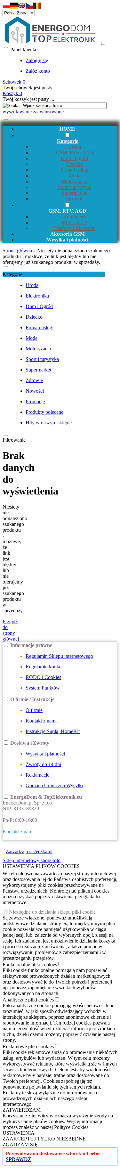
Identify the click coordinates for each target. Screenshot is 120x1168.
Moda (74, 175)
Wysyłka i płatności (45, 753)
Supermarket (74, 193)
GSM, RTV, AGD (74, 152)
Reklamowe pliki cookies (28, 1046)
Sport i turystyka (74, 187)
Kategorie (12, 274)
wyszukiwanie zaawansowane (33, 111)
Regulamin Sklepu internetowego (59, 656)
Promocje (35, 401)
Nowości (35, 391)
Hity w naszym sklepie (49, 422)
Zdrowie (74, 198)
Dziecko (74, 164)
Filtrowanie (14, 440)
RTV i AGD (74, 222)
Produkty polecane (44, 412)
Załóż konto (38, 71)
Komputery (74, 216)
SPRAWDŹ (18, 1159)
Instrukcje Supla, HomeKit (53, 731)
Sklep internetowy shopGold (31, 860)
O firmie (34, 710)
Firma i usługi (74, 170)
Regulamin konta (43, 666)
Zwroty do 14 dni (43, 764)
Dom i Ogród (74, 158)
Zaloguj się (37, 60)
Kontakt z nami (41, 720)
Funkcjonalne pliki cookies (30, 964)
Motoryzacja (74, 181)
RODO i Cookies (43, 677)
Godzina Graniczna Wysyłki (54, 785)
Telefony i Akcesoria (74, 228)
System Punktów (43, 687)
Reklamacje (37, 775)
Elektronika (37, 295)
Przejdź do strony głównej (11, 630)
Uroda (74, 147)
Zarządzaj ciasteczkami (29, 851)
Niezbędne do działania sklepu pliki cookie (52, 912)
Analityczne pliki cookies (28, 999)
